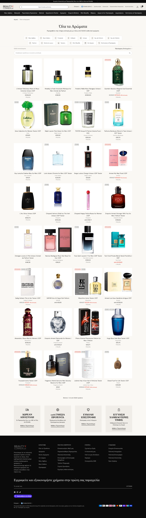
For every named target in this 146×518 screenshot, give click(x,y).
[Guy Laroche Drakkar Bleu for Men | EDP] (28, 157)
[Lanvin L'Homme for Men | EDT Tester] (88, 451)
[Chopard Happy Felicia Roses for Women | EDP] (88, 197)
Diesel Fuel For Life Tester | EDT (118, 381)
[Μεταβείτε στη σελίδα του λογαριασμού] (137, 7)
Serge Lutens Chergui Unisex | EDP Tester (88, 173)
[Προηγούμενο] (49, 1)
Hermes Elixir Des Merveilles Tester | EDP (118, 467)
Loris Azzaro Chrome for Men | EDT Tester (58, 173)
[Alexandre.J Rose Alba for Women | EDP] (28, 322)
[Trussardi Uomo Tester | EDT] (28, 364)
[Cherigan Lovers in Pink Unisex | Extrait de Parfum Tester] (28, 239)
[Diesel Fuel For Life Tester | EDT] (118, 364)
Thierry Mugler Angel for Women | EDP (88, 423)
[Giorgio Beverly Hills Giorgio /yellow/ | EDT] (28, 451)
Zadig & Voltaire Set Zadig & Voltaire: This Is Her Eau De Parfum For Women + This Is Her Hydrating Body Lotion (118, 425)
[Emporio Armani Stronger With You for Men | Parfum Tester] (118, 197)
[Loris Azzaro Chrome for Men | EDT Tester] (58, 157)
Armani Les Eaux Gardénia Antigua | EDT (118, 298)
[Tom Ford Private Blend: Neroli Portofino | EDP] (118, 239)
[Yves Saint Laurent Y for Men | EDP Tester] (88, 239)
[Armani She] (58, 451)
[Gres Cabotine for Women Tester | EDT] (28, 115)
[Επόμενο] (97, 1)
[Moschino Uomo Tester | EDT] (88, 282)
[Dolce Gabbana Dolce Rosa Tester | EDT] (58, 407)
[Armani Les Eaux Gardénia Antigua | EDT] (118, 282)
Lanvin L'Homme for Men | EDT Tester (88, 467)
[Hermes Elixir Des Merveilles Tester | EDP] (118, 451)
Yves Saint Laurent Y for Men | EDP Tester (88, 256)
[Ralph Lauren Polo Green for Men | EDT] (58, 115)
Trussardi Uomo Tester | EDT (27, 381)
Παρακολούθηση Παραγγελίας (117, 6)
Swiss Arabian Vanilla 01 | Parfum (28, 508)
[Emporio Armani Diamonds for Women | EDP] (58, 322)
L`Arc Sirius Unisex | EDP (28, 213)
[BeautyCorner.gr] (8, 7)
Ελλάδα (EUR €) (87, 6)
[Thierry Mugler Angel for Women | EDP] (88, 407)
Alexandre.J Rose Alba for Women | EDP (28, 338)
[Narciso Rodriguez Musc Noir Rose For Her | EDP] (58, 239)
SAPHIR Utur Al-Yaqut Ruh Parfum (58, 298)
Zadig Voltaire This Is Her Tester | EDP (27, 298)
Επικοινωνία (105, 6)
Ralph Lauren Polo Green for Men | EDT (58, 131)
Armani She (58, 467)
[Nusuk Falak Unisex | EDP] (28, 407)
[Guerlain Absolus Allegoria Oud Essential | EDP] (118, 72)
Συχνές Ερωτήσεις (129, 6)
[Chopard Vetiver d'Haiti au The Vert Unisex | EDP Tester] (58, 197)
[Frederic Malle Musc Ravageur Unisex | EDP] (88, 72)
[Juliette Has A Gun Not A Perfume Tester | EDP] (88, 364)
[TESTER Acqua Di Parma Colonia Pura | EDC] (88, 115)
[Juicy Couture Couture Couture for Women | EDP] (58, 491)
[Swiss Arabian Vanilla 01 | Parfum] (28, 491)
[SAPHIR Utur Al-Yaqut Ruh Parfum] (58, 282)
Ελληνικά (76, 6)
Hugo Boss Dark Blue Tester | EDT (118, 338)
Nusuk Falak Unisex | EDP (28, 423)
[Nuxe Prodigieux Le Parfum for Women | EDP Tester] (88, 491)
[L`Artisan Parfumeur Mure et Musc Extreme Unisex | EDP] (28, 72)
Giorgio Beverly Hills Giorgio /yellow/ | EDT (28, 467)
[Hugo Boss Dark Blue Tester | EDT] (118, 322)
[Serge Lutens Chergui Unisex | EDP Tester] (88, 157)
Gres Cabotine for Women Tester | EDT (28, 131)
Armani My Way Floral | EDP (118, 173)
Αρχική (16, 19)
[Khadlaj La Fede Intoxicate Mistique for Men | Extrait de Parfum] (58, 72)
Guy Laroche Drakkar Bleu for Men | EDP (27, 173)
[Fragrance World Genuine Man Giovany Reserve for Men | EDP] (58, 364)
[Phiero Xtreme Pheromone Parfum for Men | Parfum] (88, 322)
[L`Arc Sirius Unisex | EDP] (28, 197)
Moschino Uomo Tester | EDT (88, 298)
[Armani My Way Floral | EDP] (118, 157)
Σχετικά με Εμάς (97, 6)
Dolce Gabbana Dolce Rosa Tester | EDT (58, 423)
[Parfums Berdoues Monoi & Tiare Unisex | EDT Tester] (118, 115)
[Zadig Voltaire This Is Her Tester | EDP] (28, 282)
